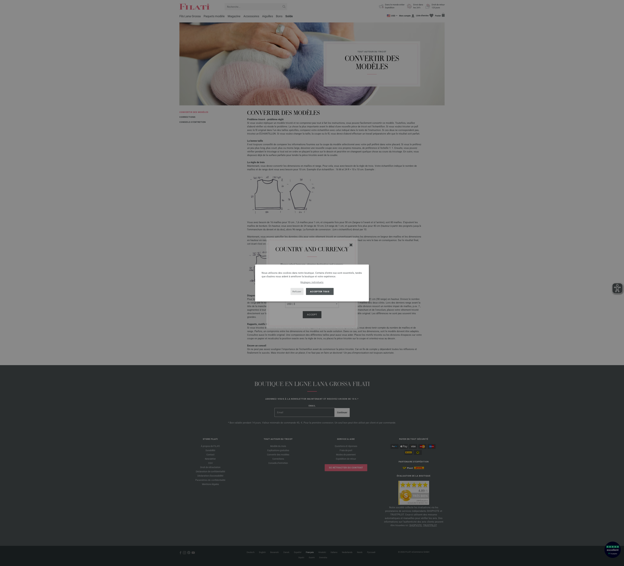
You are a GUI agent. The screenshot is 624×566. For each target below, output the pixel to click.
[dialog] (312, 283)
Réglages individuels (312, 282)
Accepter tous (319, 291)
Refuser (296, 291)
